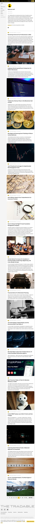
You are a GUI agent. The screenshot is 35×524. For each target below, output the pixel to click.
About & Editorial (3, 513)
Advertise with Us (20, 512)
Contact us (10, 25)
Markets (2, 3)
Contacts (2, 15)
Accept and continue (30, 521)
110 (31, 497)
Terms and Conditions (4, 512)
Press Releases (16, 349)
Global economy (3, 6)
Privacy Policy (10, 512)
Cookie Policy (26, 512)
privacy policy (19, 521)
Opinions (2, 13)
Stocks (2, 8)
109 (30, 497)
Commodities (2, 10)
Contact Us (14, 512)
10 (26, 497)
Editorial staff (11, 32)
